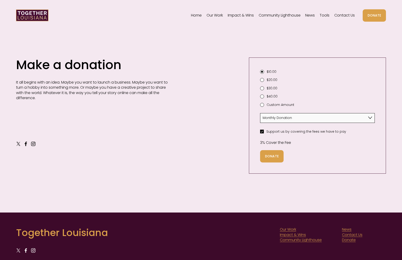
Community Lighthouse (280, 15)
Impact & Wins (241, 15)
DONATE (374, 15)
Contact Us (344, 15)
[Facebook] (25, 144)
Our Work (215, 15)
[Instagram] (33, 144)
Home (196, 15)
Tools (324, 15)
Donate (349, 240)
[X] (18, 144)
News (310, 15)
